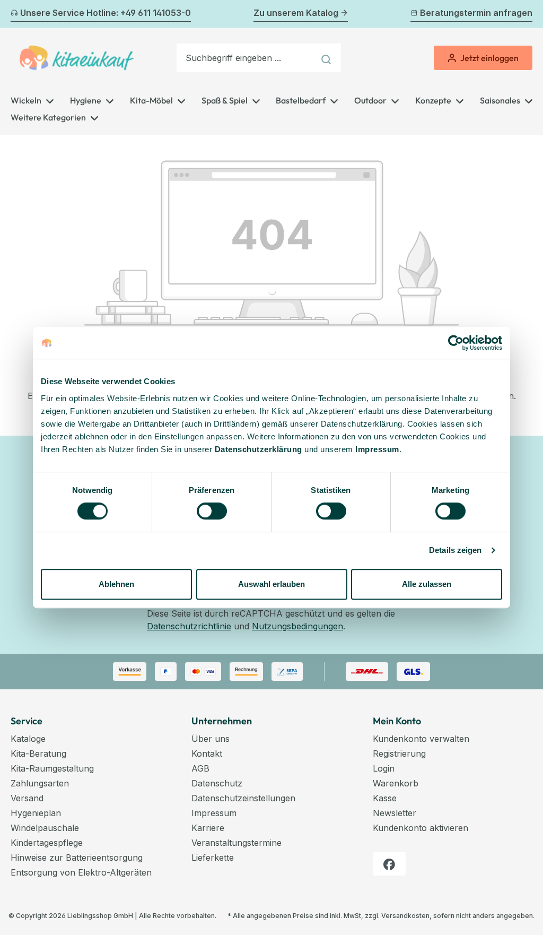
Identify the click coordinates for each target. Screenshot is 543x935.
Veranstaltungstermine (236, 842)
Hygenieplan (36, 813)
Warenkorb (395, 783)
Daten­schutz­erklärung (258, 449)
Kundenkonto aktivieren (420, 828)
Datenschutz (216, 783)
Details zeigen (455, 550)
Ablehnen (116, 583)
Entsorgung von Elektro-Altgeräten (81, 872)
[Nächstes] (526, 14)
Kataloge (28, 738)
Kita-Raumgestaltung (52, 768)
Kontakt (206, 753)
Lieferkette (212, 857)
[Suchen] (327, 58)
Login (384, 768)
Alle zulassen (426, 583)
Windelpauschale (45, 828)
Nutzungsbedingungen (297, 626)
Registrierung (399, 753)
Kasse (385, 798)
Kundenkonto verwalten (421, 738)
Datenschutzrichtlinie (189, 626)
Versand (27, 798)
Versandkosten (405, 916)
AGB (200, 768)
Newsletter (394, 813)
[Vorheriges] (17, 14)
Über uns (210, 738)
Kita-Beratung (38, 753)
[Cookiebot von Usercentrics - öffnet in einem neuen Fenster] (455, 343)
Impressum (377, 449)
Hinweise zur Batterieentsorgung (77, 857)
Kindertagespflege (47, 842)
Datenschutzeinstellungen (243, 798)
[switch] (212, 511)
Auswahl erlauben (271, 583)
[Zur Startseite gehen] (77, 58)
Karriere (207, 828)
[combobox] (245, 58)
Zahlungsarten (40, 783)
